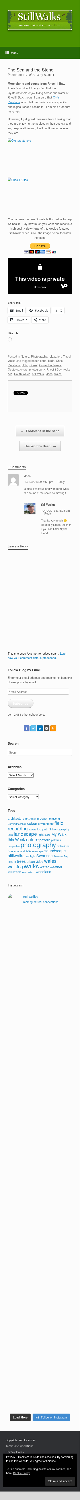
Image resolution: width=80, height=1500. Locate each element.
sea (10, 374)
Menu (14, 52)
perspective (14, 846)
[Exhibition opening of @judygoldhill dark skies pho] (40, 1204)
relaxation (55, 356)
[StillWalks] (40, 20)
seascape (37, 851)
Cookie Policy (21, 1473)
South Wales (22, 374)
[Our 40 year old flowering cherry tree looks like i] (40, 960)
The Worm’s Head (40, 446)
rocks (66, 369)
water (44, 866)
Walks (12, 360)
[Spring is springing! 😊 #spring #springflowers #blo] (40, 1342)
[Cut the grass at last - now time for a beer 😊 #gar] (40, 1331)
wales (58, 374)
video (49, 374)
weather (56, 866)
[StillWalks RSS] (53, 728)
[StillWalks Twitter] (33, 728)
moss (48, 834)
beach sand (38, 360)
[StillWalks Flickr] (46, 728)
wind (24, 872)
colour (32, 823)
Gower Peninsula (50, 365)
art (27, 818)
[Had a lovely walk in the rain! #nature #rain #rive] (40, 929)
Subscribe (20, 703)
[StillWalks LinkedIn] (40, 728)
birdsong (54, 818)
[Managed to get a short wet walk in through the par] (40, 1176)
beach (44, 818)
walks (31, 865)
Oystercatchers (17, 369)
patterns (56, 840)
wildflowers (14, 872)
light (41, 834)
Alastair (49, 74)
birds (51, 360)
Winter (31, 872)
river (10, 851)
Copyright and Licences (21, 1440)
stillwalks (38, 374)
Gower (33, 365)
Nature (25, 356)
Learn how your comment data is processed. (37, 655)
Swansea (44, 855)
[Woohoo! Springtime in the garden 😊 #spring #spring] (40, 1010)
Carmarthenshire (17, 823)
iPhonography (59, 829)
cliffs (25, 365)
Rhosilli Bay (54, 369)
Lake (10, 834)
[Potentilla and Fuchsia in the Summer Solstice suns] (40, 1377)
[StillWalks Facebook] (26, 728)
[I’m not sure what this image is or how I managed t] (40, 1239)
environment (46, 823)
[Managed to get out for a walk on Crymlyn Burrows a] (40, 1357)
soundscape (55, 850)
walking (15, 866)
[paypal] (40, 252)
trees (21, 861)
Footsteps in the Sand (40, 431)
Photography (39, 356)
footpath (43, 829)
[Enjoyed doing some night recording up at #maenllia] (40, 1274)
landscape (25, 833)
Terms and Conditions (19, 1446)
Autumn (34, 818)
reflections (63, 846)
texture (12, 861)
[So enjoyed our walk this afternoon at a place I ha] (40, 1036)
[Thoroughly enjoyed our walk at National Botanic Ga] (40, 995)
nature (32, 839)
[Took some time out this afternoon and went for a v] (40, 1067)
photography (37, 369)
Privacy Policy (15, 1452)
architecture (16, 818)
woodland (43, 871)
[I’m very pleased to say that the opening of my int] (40, 1104)
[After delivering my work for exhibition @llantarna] (40, 1399)
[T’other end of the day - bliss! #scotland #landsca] (40, 1300)
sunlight (30, 856)
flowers (32, 829)
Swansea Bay (61, 856)
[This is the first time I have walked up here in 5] (40, 916)
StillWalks (48, 504)
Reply (61, 482)
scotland (19, 851)
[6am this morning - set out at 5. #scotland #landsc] (40, 1318)
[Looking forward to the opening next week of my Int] (40, 1148)
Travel (67, 356)
